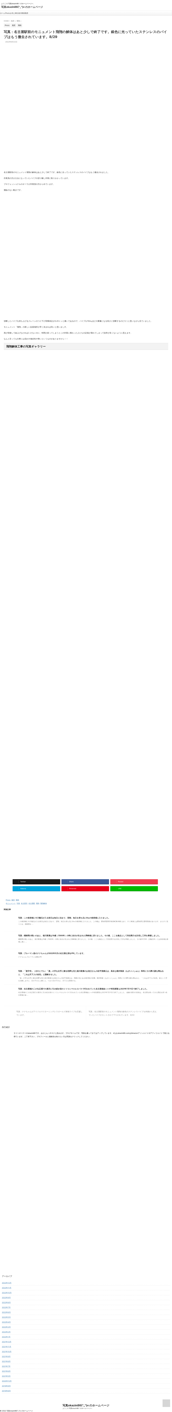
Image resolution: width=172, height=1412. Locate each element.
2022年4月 (6, 1322)
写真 (18, 903)
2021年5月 (6, 1376)
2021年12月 (6, 1342)
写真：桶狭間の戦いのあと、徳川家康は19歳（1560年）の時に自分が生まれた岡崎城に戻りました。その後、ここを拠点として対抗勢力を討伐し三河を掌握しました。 (89, 935)
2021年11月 (6, 1347)
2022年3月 (6, 1327)
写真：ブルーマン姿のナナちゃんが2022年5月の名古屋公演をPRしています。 (51, 953)
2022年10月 (7, 1293)
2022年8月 (6, 1302)
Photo (7, 13)
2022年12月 (6, 1283)
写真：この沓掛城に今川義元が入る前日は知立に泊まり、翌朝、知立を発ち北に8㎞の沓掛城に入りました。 (64, 918)
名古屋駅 (31, 903)
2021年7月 (6, 1366)
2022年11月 (6, 1288)
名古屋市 (24, 903)
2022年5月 (6, 1317)
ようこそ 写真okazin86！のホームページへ (77, 1408)
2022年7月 (6, 1307)
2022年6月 (6, 1312)
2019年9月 (6, 1386)
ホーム (2, 13)
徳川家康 (21, 13)
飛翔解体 (43, 903)
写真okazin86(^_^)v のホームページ (22, 6)
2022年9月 (6, 1297)
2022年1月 (6, 1337)
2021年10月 (6, 1351)
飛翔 (17, 900)
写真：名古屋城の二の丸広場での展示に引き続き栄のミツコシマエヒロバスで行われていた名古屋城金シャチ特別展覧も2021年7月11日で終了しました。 (83, 989)
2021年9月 (6, 1356)
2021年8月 (6, 1361)
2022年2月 (6, 1332)
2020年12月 (7, 1381)
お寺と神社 (14, 13)
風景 (26, 13)
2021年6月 (6, 1371)
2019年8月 (6, 1391)
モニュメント (11, 903)
